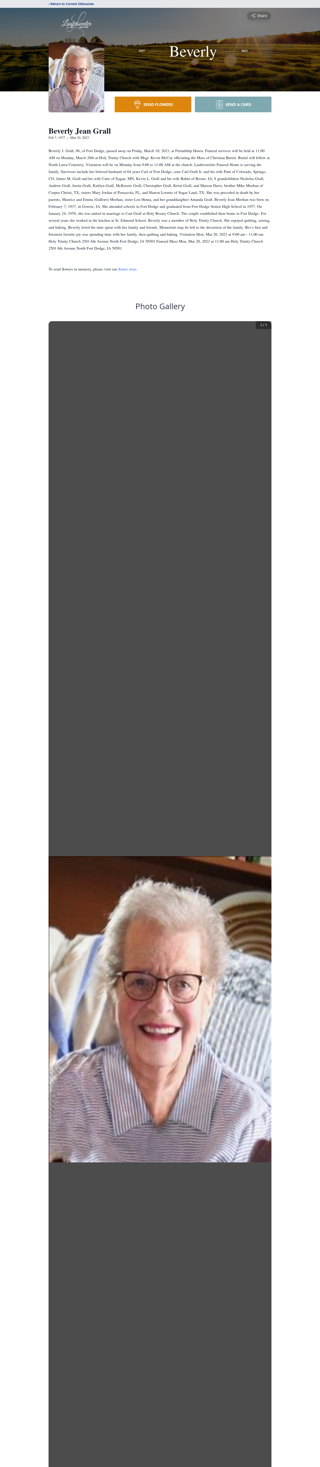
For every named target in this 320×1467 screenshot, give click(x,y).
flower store (127, 269)
